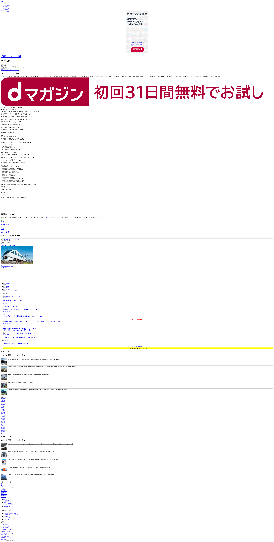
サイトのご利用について (7, 533)
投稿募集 (5, 9)
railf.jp (2, 1)
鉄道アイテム (6, 527)
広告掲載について (5, 531)
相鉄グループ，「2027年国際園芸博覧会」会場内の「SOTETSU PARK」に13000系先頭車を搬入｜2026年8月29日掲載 (37, 389)
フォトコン (6, 11)
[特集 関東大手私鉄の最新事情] (17, 263)
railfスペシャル (7, 529)
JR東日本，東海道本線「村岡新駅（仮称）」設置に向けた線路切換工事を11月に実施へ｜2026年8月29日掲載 (34, 359)
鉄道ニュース (6, 6)
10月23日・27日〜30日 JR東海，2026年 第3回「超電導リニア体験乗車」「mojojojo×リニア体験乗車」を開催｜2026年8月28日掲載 (40, 444)
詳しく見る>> (4, 267)
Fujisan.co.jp (49, 217)
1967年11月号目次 (8, 504)
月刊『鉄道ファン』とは (9, 519)
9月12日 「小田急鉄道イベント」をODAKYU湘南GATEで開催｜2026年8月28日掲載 (29, 467)
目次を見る (3, 243)
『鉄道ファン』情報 (11, 56)
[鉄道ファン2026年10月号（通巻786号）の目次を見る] (11, 239)
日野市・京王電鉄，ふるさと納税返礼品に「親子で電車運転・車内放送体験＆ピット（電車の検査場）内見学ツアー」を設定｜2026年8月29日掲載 (41, 366)
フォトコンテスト (8, 517)
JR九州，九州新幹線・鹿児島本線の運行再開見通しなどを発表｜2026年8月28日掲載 (28, 374)
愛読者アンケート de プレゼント (11, 514)
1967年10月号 (6, 506)
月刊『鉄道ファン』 (8, 5)
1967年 (5, 502)
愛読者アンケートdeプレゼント (8, 245)
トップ (5, 3)
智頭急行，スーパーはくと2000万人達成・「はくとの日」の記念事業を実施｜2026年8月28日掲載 (31, 474)
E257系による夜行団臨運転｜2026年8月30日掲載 (20, 382)
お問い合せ (3, 539)
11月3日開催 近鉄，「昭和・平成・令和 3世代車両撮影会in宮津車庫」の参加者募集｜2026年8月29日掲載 (33, 459)
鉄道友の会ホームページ (7, 537)
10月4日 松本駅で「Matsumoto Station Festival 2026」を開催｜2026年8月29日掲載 (31, 451)
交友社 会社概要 (5, 536)
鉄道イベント (6, 8)
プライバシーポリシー (6, 534)
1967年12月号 (6, 508)
